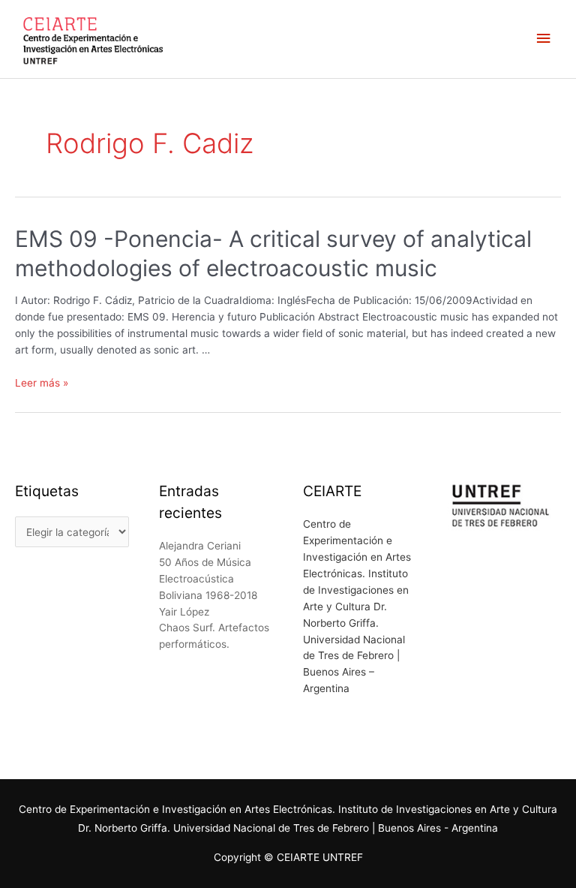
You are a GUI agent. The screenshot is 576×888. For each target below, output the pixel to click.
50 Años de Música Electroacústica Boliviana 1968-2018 (208, 578)
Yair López (184, 612)
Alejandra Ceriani (200, 546)
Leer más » (41, 383)
